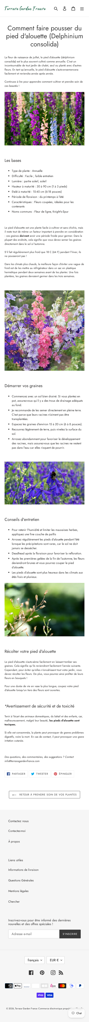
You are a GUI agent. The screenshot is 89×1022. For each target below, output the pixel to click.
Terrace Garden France (26, 1008)
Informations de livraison (23, 870)
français (33, 960)
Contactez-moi (17, 831)
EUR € (54, 960)
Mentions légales (18, 891)
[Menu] (82, 8)
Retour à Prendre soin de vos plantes (47, 795)
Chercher (14, 901)
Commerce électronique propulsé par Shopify (60, 1008)
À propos (14, 841)
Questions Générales (21, 880)
